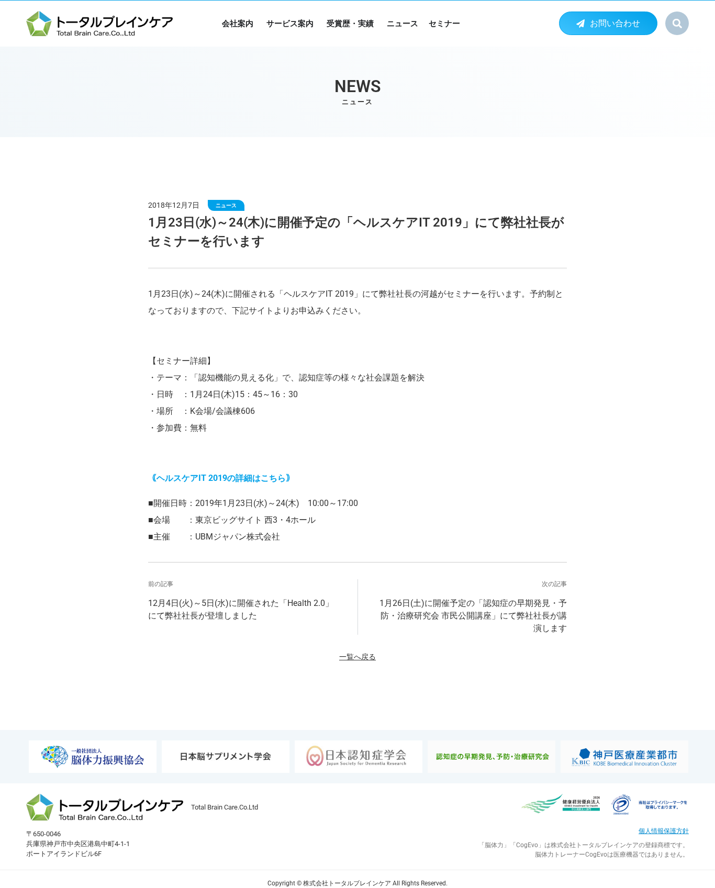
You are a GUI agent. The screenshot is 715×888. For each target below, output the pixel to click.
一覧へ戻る (357, 657)
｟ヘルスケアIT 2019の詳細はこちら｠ (221, 478)
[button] (677, 23)
